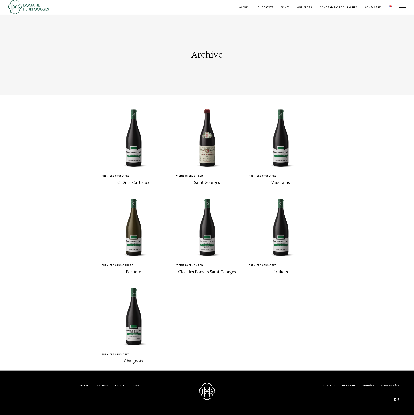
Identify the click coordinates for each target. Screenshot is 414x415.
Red (127, 176)
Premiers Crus (112, 176)
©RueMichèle (390, 385)
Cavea (135, 385)
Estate (120, 385)
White (129, 265)
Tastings (101, 385)
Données (368, 385)
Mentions (349, 385)
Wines (84, 385)
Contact (329, 385)
